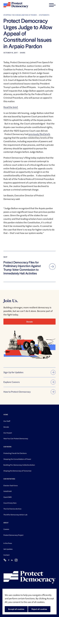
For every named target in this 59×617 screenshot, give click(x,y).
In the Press (7, 543)
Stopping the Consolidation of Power (20, 15)
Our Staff (6, 421)
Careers (6, 529)
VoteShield (7, 491)
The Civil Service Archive (12, 508)
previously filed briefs (39, 134)
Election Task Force (10, 485)
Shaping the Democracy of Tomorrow (17, 470)
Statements (44, 15)
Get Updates (8, 549)
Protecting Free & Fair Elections (15, 453)
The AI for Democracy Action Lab (15, 514)
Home (5, 414)
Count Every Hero (9, 503)
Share (22, 53)
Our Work (7, 447)
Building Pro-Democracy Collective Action (19, 465)
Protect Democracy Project (13, 535)
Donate (29, 321)
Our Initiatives (9, 479)
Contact (6, 555)
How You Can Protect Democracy (15, 438)
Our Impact (7, 432)
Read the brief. (10, 107)
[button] (52, 5)
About (5, 523)
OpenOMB (7, 497)
